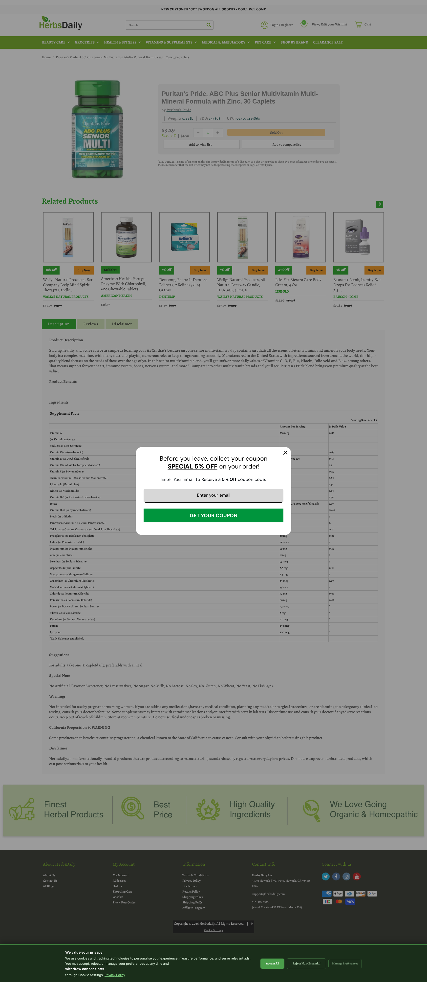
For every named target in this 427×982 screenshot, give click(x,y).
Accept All (272, 963)
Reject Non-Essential (306, 963)
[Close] (285, 453)
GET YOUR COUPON (213, 515)
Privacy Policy (115, 975)
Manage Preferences (345, 963)
